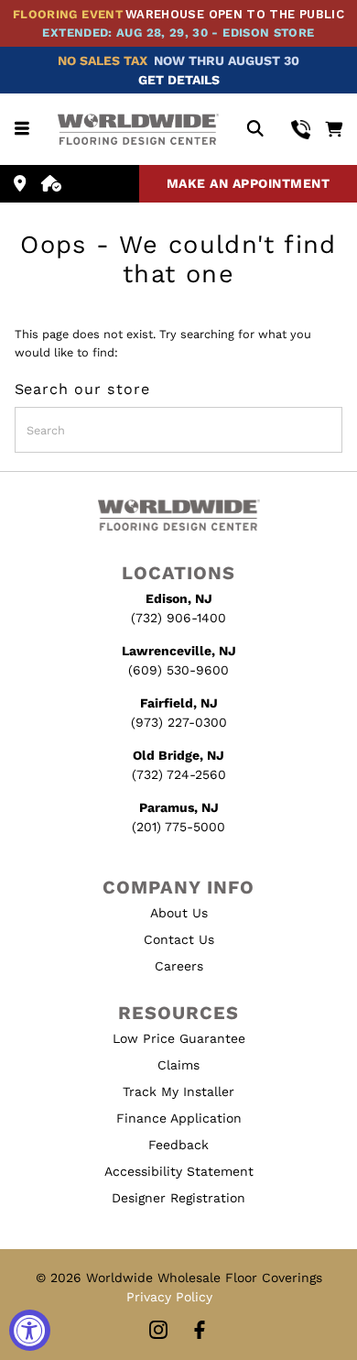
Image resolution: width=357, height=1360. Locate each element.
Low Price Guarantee (179, 1038)
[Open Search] (255, 129)
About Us (179, 912)
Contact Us (179, 939)
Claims (178, 1065)
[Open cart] (333, 129)
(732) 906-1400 (178, 617)
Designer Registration (178, 1197)
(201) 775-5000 (178, 826)
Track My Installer (178, 1091)
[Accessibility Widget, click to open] (29, 1330)
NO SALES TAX (102, 60)
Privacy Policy (169, 1296)
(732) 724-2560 (179, 774)
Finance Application (179, 1118)
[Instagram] (158, 1331)
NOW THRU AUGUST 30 (226, 60)
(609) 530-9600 (178, 670)
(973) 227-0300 (179, 722)
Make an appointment (248, 183)
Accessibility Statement (179, 1171)
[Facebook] (199, 1331)
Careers (179, 966)
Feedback (178, 1144)
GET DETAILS (179, 79)
